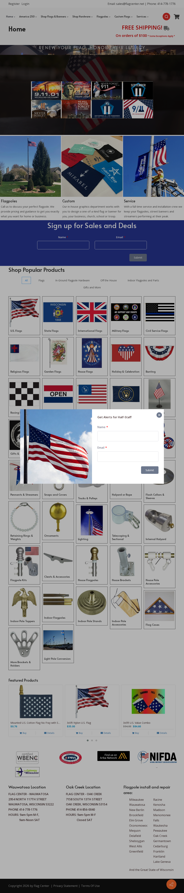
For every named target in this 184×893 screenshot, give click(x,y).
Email (100, 448)
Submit (150, 470)
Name (101, 427)
